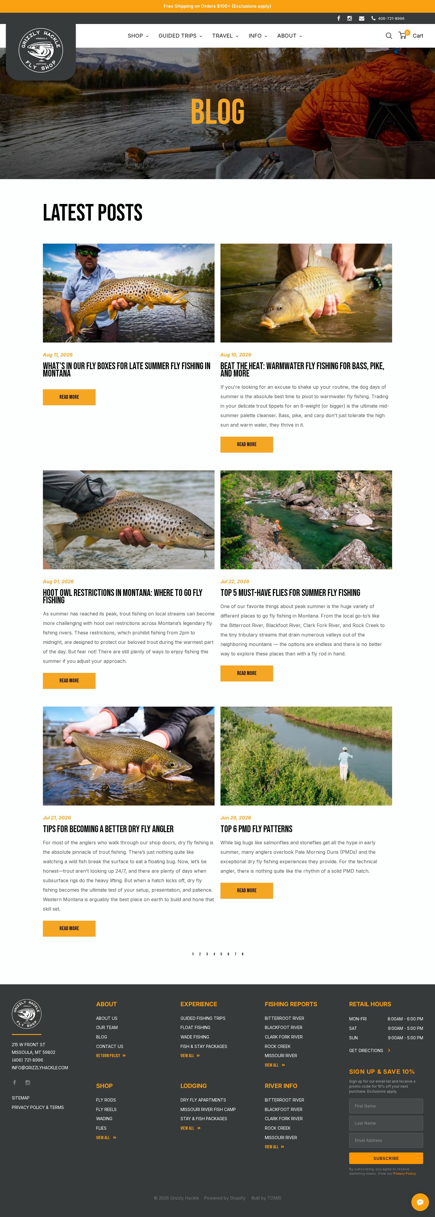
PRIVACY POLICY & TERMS (38, 1107)
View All (103, 1138)
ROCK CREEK (278, 1128)
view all (187, 1056)
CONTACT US (109, 1046)
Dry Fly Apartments (203, 1099)
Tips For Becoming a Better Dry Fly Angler (108, 829)
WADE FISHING (195, 1036)
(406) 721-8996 (27, 1059)
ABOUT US (106, 1018)
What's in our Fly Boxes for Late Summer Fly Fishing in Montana (126, 370)
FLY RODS (106, 1099)
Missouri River (281, 1055)
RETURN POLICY (108, 1056)
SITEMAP (21, 1097)
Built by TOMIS (266, 1198)
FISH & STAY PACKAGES (204, 1046)
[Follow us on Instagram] (349, 18)
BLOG (101, 1036)
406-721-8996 (391, 18)
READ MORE (69, 397)
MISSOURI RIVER (281, 1137)
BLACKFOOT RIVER (283, 1109)
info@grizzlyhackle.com (40, 1067)
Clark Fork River (284, 1036)
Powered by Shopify (224, 1198)
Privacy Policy (404, 1173)
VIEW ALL (188, 1128)
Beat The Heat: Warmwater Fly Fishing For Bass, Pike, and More (302, 370)
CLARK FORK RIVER (284, 1118)
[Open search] (389, 36)
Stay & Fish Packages (204, 1118)
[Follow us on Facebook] (338, 18)
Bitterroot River (284, 1018)
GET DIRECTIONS (366, 1050)
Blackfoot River (283, 1027)
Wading (104, 1118)
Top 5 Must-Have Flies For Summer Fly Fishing (290, 593)
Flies (101, 1128)
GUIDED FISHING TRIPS (203, 1018)
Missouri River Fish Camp (208, 1109)
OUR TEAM (107, 1027)
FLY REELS (106, 1109)
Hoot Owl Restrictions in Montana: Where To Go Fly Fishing (122, 596)
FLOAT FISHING (195, 1027)
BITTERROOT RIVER (284, 1099)
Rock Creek (278, 1046)
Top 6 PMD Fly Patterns (256, 829)
